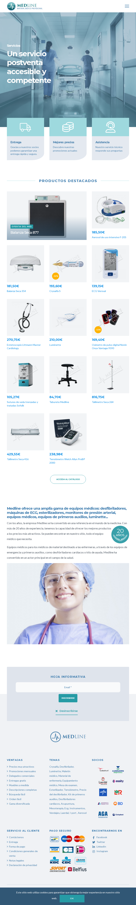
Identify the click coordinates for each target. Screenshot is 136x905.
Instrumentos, (78, 808)
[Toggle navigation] (127, 6)
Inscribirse (68, 698)
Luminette (55, 771)
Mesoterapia (56, 808)
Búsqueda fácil (17, 794)
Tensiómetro (71, 789)
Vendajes (54, 812)
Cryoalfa (54, 766)
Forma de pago (17, 846)
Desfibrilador (67, 766)
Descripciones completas (23, 789)
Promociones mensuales (22, 771)
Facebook (102, 837)
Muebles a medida (19, 785)
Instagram (102, 851)
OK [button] (72, 898)
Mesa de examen (67, 785)
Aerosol (82, 812)
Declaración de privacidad (23, 865)
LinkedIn (101, 846)
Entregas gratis (17, 780)
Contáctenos (16, 837)
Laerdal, (65, 812)
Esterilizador (56, 789)
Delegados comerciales (22, 775)
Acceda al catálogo (68, 479)
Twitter (101, 841)
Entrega (13, 841)
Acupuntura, (68, 803)
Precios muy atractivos (21, 766)
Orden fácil (15, 799)
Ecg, (67, 808)
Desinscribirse (69, 711)
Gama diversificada (19, 803)
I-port (73, 812)
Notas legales (16, 860)
